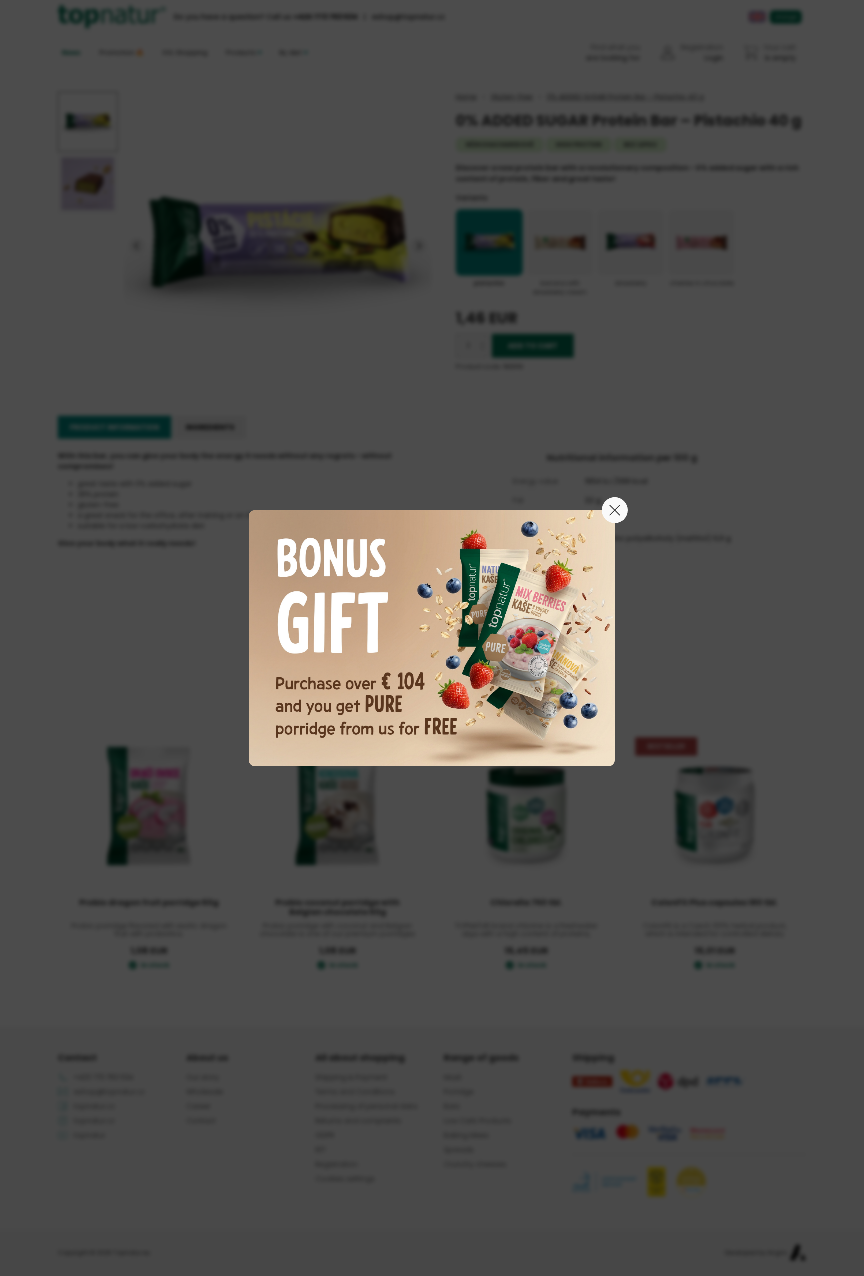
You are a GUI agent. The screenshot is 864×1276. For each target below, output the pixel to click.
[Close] (615, 510)
